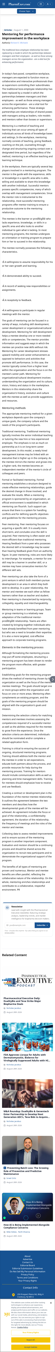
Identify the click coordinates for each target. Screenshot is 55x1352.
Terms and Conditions (27, 1277)
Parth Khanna (24, 1232)
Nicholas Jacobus (14, 1008)
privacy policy (9, 933)
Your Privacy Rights (27, 1280)
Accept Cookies (30, 1347)
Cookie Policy (22, 1327)
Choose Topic (24, 11)
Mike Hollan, (12, 1232)
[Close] (51, 1303)
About (27, 1256)
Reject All (31, 1340)
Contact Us (27, 1262)
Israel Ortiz (11, 1178)
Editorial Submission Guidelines (27, 1268)
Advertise (27, 1259)
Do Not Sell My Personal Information (27, 1271)
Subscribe (41, 925)
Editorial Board (27, 1265)
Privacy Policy (27, 1274)
